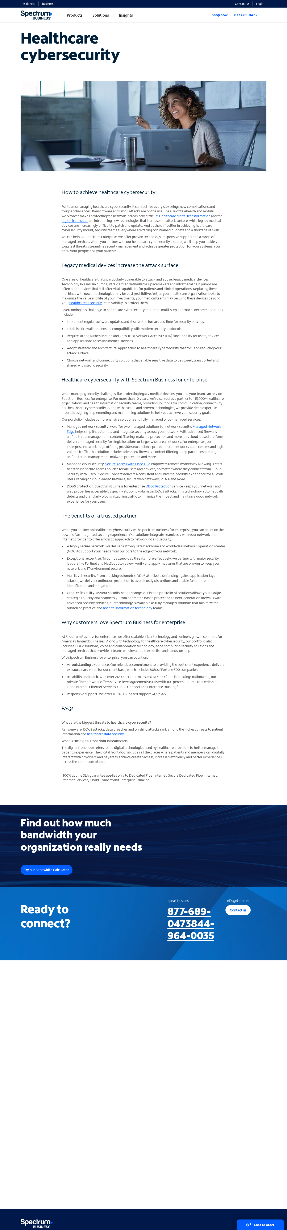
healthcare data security (105, 734)
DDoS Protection (158, 486)
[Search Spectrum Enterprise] (264, 15)
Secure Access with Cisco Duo (127, 464)
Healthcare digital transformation (184, 216)
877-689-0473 (190, 923)
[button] (261, 3)
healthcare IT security (85, 303)
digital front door (75, 220)
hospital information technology (127, 608)
